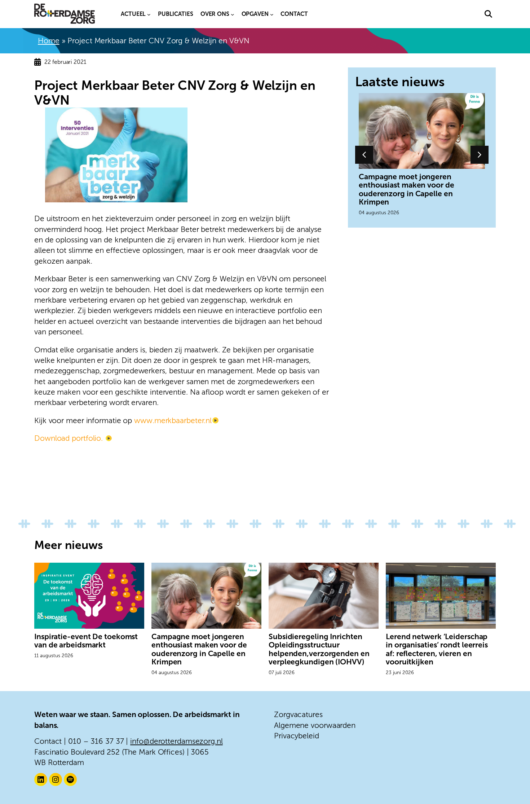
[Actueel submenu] (149, 14)
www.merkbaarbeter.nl (173, 420)
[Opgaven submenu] (272, 14)
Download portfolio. (69, 438)
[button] (488, 14)
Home (48, 40)
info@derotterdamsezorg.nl (176, 741)
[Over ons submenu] (232, 14)
